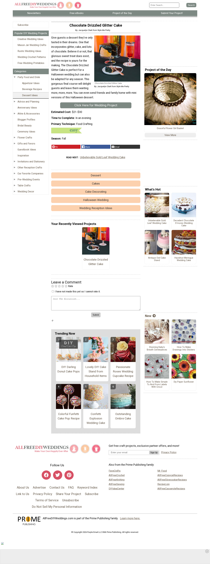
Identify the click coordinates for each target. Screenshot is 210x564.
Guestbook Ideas (27, 149)
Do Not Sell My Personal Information (57, 507)
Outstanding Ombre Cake (123, 416)
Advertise (39, 487)
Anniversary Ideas (27, 107)
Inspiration (23, 155)
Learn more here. (130, 518)
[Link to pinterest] (69, 475)
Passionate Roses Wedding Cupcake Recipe (123, 371)
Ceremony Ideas (26, 131)
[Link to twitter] (57, 475)
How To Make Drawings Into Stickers (184, 348)
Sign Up (153, 452)
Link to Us (22, 494)
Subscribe (23, 25)
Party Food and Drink (29, 77)
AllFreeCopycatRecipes (170, 475)
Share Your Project (68, 494)
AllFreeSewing (116, 484)
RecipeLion (163, 484)
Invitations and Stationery (31, 161)
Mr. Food (162, 470)
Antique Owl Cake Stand (157, 259)
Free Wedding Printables (31, 63)
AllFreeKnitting (117, 479)
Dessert (96, 175)
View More (170, 135)
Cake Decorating (95, 191)
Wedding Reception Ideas (95, 208)
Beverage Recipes (32, 89)
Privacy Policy (42, 494)
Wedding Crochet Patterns (32, 57)
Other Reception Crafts (30, 167)
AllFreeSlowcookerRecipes (172, 479)
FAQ (71, 487)
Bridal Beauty (25, 125)
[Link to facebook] (46, 475)
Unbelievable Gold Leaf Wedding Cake (102, 157)
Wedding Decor (26, 191)
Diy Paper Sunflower (184, 382)
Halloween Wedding (96, 200)
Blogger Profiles (26, 119)
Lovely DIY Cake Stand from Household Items (96, 371)
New (148, 316)
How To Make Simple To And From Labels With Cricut (157, 384)
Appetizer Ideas (31, 83)
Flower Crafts (25, 137)
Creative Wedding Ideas (30, 39)
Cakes (96, 183)
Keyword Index (87, 487)
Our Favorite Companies (30, 173)
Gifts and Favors (26, 143)
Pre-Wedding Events (29, 179)
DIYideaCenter (116, 488)
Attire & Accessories (29, 113)
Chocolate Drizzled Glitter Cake (96, 262)
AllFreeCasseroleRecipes (171, 488)
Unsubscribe (70, 500)
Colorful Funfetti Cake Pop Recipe (68, 416)
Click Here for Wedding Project (95, 105)
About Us (23, 487)
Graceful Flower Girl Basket (170, 128)
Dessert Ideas (30, 95)
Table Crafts (24, 185)
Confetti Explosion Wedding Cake (96, 418)
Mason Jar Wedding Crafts (32, 45)
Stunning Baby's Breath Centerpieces (157, 348)
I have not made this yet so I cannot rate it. (77, 291)
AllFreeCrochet (117, 475)
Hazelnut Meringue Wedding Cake (183, 259)
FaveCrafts (115, 470)
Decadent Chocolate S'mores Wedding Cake (184, 223)
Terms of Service (47, 500)
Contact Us (57, 487)
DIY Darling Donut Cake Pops (68, 369)
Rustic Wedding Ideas (29, 51)
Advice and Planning (28, 101)
